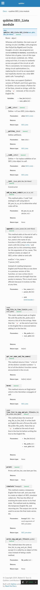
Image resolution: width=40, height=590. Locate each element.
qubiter (21, 3)
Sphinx (13, 584)
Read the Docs (10, 586)
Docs (5, 11)
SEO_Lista (24, 125)
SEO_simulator (26, 532)
